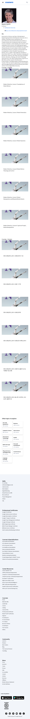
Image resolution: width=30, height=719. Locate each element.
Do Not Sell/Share (6, 684)
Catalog (4, 608)
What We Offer (5, 602)
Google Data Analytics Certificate (9, 516)
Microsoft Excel (5, 495)
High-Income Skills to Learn (8, 580)
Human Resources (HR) (7, 493)
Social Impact (5, 625)
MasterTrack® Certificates (8, 613)
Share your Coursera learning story (10, 588)
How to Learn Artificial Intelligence (9, 582)
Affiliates (4, 680)
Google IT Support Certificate (8, 518)
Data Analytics (5, 489)
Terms (3, 666)
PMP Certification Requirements (9, 584)
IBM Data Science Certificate (8, 528)
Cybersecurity (5, 487)
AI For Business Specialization (8, 543)
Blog (3, 647)
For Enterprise (5, 617)
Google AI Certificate (6, 512)
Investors (4, 664)
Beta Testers (5, 645)
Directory (4, 678)
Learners (4, 641)
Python (3, 499)
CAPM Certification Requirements (9, 572)
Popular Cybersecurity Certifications (10, 586)
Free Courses (5, 627)
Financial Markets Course (7, 553)
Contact (4, 674)
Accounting (4, 483)
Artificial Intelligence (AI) (7, 485)
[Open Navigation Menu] (3, 2)
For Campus (4, 621)
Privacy (4, 668)
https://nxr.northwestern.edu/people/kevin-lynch (16, 31)
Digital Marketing (6, 491)
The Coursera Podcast (7, 649)
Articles (4, 676)
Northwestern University (10, 28)
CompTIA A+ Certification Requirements (11, 574)
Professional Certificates (7, 612)
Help (3, 670)
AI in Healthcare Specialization (8, 547)
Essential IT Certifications (7, 578)
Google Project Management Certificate (11, 520)
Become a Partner (6, 623)
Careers (4, 606)
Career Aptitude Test (7, 570)
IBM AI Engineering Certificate (8, 524)
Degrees (4, 615)
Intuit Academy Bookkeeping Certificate (11, 530)
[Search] (27, 2)
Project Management (6, 497)
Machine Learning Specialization (9, 555)
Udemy (3, 629)
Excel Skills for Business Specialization (10, 551)
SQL (3, 501)
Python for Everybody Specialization (10, 559)
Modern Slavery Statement (8, 682)
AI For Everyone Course (7, 545)
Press (3, 662)
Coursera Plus (5, 610)
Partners (4, 643)
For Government (5, 619)
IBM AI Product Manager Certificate (9, 526)
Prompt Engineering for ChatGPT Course (11, 557)
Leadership (4, 604)
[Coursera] (9, 2)
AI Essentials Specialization (8, 541)
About (3, 600)
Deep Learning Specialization (8, 549)
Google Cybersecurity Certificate (9, 514)
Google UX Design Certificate (8, 522)
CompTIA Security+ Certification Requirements (12, 576)
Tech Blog (4, 651)
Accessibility (5, 672)
